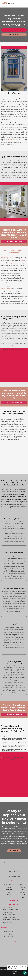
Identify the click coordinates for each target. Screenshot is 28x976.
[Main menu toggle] (25, 3)
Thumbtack (9, 894)
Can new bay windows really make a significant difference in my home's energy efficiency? (13, 746)
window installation (10, 139)
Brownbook (22, 895)
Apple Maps (8, 887)
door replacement (7, 263)
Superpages (22, 886)
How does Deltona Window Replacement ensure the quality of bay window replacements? (14, 739)
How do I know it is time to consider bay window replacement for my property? (14, 750)
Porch (9, 892)
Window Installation (8, 931)
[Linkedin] (12, 900)
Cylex (23, 897)
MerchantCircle (9, 889)
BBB (23, 891)
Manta (23, 889)
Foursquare (9, 895)
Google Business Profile (9, 884)
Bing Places (9, 886)
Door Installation (8, 934)
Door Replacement (8, 936)
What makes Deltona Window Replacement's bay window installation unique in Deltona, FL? (14, 742)
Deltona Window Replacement (8, 257)
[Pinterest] (14, 900)
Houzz (9, 891)
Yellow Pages (23, 884)
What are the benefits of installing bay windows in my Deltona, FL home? (14, 735)
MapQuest (23, 887)
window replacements (6, 288)
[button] (14, 735)
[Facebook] (10, 900)
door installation (21, 262)
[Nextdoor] (17, 900)
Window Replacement (9, 933)
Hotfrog (23, 894)
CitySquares (22, 892)
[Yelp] (15, 900)
